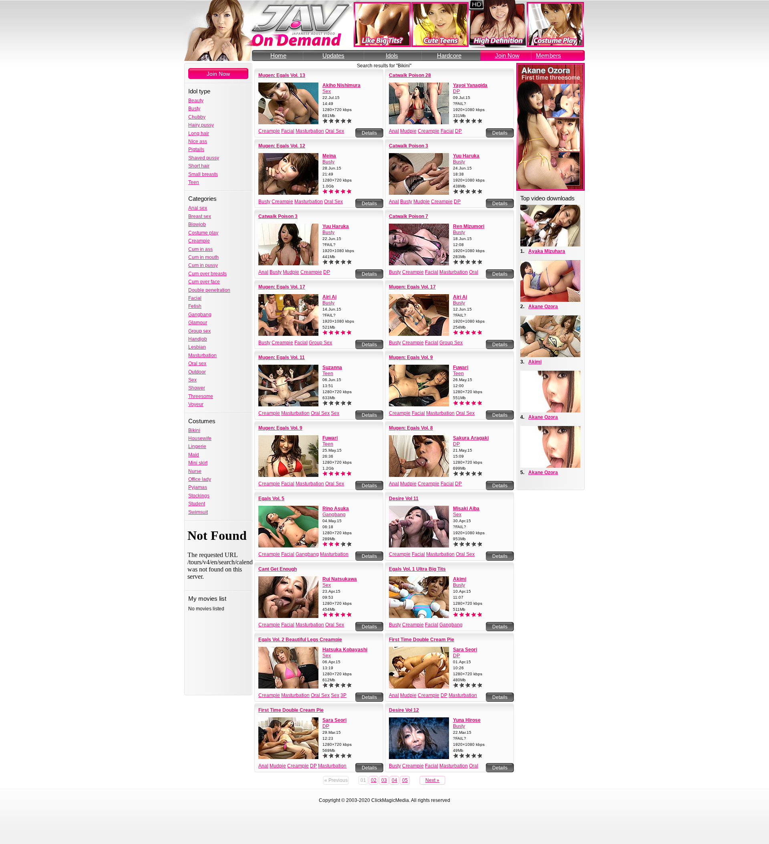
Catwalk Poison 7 (408, 216)
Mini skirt (197, 463)
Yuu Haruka (466, 156)
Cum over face (204, 282)
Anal (394, 131)
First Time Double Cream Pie (421, 639)
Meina (329, 156)
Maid (193, 455)
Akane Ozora (543, 306)
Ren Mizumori (468, 226)
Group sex (199, 331)
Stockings (198, 496)
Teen (193, 182)
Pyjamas (197, 487)
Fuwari (460, 367)
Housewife (199, 438)
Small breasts (203, 174)
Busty (194, 108)
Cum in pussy (203, 265)
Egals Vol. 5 (271, 498)
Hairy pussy (201, 125)
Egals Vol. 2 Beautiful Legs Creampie (300, 639)
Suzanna (332, 367)
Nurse (194, 471)
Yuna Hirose (467, 720)
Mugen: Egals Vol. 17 (281, 287)
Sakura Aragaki (471, 438)
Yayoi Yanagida (470, 85)
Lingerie (197, 446)
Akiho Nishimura (341, 85)
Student (196, 504)
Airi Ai (329, 297)
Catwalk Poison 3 (408, 146)
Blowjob (197, 224)
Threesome (200, 396)
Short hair (198, 166)
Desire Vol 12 (404, 710)
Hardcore (449, 55)
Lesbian (197, 347)
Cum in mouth (203, 257)
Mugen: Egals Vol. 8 (411, 428)
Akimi (459, 579)
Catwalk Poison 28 (410, 75)
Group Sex (320, 342)
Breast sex (199, 216)
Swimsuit (198, 512)
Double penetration (209, 290)
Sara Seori (465, 649)
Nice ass (197, 141)
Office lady (199, 479)
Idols (392, 55)
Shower (196, 388)
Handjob (197, 339)
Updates (333, 55)
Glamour (197, 322)
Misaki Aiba (466, 508)
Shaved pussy (203, 158)
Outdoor (197, 372)
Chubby (196, 117)
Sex (192, 380)
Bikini (194, 430)
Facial (194, 298)
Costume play (203, 233)
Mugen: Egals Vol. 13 (281, 75)
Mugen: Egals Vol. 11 (281, 357)
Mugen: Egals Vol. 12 (281, 146)
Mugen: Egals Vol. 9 (411, 357)
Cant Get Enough (277, 569)
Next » (432, 780)
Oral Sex (334, 131)
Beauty (195, 100)
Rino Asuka (335, 508)
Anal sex (197, 208)
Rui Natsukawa (339, 579)
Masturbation (202, 355)
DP (456, 91)
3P (343, 695)
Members (548, 55)
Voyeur (195, 404)
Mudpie (408, 131)
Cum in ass (200, 249)
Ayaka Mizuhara (546, 251)
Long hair (198, 133)
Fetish (194, 306)
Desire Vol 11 (404, 498)
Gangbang (199, 314)
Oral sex (197, 363)
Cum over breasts (207, 274)
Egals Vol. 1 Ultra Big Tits (417, 569)
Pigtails (196, 149)
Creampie (199, 241)
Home (278, 55)
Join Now (507, 55)
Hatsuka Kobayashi (344, 649)
